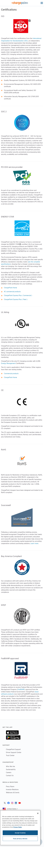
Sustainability (11, 769)
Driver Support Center (13, 752)
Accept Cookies (20, 833)
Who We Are (10, 766)
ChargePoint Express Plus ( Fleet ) (15, 299)
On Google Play (13, 737)
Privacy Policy (17, 827)
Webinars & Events (12, 792)
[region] (20, 827)
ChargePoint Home (10, 288)
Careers (8, 772)
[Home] (20, 3)
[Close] (37, 813)
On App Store (12, 732)
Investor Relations (12, 789)
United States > (12, 809)
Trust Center (10, 755)
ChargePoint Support (13, 749)
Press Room (10, 786)
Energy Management (8, 363)
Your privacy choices (20, 838)
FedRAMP (21, 689)
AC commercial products (12, 292)
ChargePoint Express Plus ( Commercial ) (18, 295)
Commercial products (11, 373)
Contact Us (10, 775)
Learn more (34, 543)
